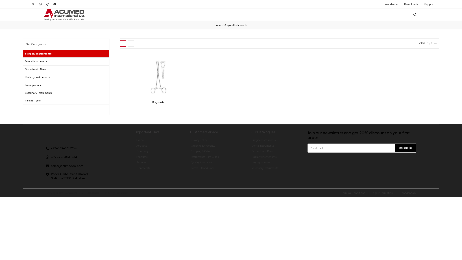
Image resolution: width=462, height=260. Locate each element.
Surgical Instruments (38, 53)
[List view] (131, 43)
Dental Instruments (36, 61)
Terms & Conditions (203, 168)
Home (218, 25)
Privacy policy (199, 140)
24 (432, 43)
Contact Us (143, 168)
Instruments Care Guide (205, 156)
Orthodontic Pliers (35, 69)
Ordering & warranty (203, 145)
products (142, 156)
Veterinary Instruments (38, 92)
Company (142, 151)
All (437, 43)
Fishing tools (33, 100)
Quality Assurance (201, 162)
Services (141, 162)
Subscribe (406, 148)
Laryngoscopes (34, 85)
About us (141, 145)
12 (428, 43)
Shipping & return (201, 151)
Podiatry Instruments (37, 77)
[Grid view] (123, 43)
